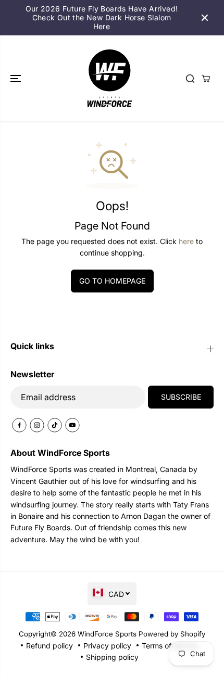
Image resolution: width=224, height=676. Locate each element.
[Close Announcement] (205, 18)
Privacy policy (107, 645)
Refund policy (49, 645)
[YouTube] (72, 425)
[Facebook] (19, 425)
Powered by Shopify (172, 634)
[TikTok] (55, 425)
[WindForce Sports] (109, 78)
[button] (16, 78)
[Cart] (206, 78)
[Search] (190, 78)
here (186, 241)
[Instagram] (37, 425)
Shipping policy (112, 657)
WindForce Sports (107, 634)
